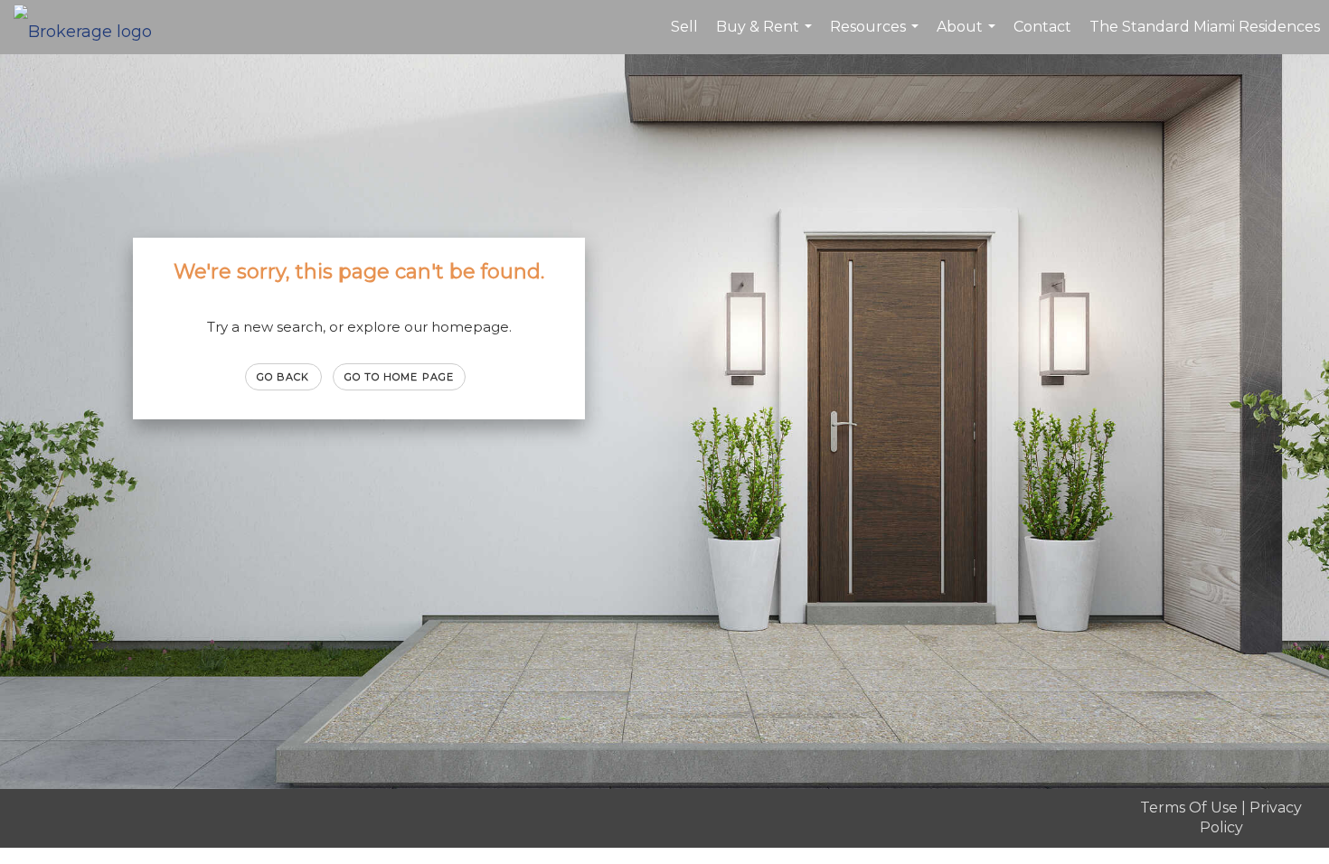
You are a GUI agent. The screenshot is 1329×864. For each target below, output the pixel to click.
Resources (876, 36)
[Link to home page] (92, 27)
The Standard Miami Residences (1204, 26)
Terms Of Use (1189, 807)
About (968, 36)
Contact (1042, 26)
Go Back (283, 377)
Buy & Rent (766, 36)
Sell (684, 26)
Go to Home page (399, 377)
